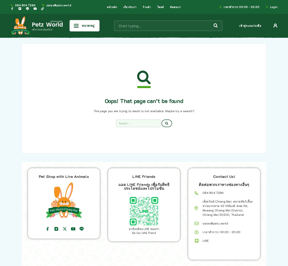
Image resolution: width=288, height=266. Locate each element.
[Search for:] (138, 123)
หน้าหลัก (112, 7)
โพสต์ (160, 7)
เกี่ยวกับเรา (129, 7)
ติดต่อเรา (175, 7)
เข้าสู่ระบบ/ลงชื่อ (250, 25)
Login (273, 7)
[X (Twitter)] (65, 229)
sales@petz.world (58, 5)
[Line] (27, 8)
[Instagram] (20, 8)
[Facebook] (12, 8)
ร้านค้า (147, 7)
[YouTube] (35, 8)
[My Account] (275, 25)
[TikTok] (42, 8)
